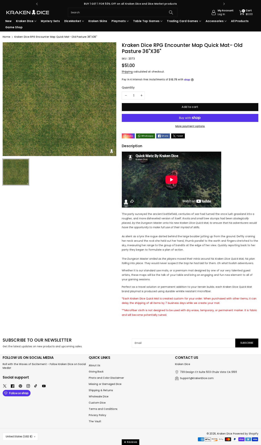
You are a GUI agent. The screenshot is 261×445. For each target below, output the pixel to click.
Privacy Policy (97, 415)
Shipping (127, 71)
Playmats (119, 21)
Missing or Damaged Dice (105, 384)
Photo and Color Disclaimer (106, 378)
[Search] (171, 12)
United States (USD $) (19, 436)
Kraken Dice (224, 433)
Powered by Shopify (245, 433)
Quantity (128, 87)
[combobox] (122, 12)
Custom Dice (97, 402)
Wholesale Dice (98, 396)
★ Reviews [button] (130, 442)
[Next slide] (224, 4)
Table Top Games (146, 21)
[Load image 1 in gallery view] (16, 172)
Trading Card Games (182, 21)
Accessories (215, 21)
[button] (246, 12)
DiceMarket (72, 21)
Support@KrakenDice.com (197, 378)
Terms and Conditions (103, 409)
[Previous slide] (37, 4)
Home (6, 37)
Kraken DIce (24, 21)
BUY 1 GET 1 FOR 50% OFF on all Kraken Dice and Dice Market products (130, 4)
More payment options (190, 126)
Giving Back (96, 371)
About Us (94, 365)
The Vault (95, 421)
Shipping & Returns (101, 390)
